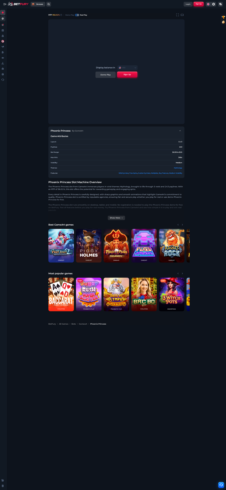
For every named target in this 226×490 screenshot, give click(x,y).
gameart (83, 324)
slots (73, 324)
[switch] (77, 15)
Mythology (178, 168)
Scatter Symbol (144, 173)
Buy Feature (163, 173)
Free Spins (133, 173)
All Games (63, 324)
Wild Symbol (123, 173)
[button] (61, 246)
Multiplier (154, 173)
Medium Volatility (175, 173)
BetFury (52, 324)
